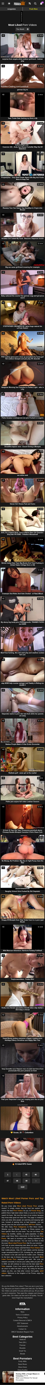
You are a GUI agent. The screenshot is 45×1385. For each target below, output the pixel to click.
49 (26, 1181)
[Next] (36, 1180)
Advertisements (22, 1326)
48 (17, 1181)
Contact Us (22, 1329)
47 (8, 1181)
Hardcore (22, 1339)
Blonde (22, 1354)
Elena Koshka (22, 1370)
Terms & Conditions (22, 1315)
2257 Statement (22, 1323)
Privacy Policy (23, 1317)
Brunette (22, 1348)
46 (36, 1175)
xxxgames (11, 9)
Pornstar (22, 1345)
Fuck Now (33, 9)
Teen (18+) (22, 1342)
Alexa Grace (22, 1367)
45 (26, 1175)
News (22, 1312)
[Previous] (17, 1174)
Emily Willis (22, 1361)
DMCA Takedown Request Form (22, 1332)
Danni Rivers (22, 1364)
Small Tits (22, 1351)
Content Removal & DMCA (22, 1320)
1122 (22, 1187)
